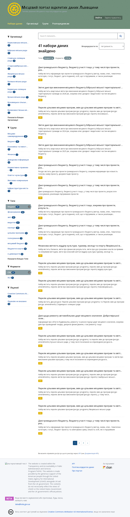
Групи (45, 23)
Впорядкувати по (90, 46)
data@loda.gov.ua (22, 504)
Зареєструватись (113, 17)
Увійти (98, 17)
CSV (40, 80)
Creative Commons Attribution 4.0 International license (70, 512)
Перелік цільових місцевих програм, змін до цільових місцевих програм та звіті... (80, 107)
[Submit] (120, 36)
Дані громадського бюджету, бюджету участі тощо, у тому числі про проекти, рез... (79, 68)
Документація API (91, 453)
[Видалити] (52, 58)
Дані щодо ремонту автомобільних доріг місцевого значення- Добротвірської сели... (78, 317)
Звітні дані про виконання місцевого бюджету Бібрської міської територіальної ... (80, 87)
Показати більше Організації (15, 118)
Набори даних (15, 23)
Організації (32, 23)
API (79, 453)
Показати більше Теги (18, 259)
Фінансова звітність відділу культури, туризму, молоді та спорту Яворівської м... (79, 245)
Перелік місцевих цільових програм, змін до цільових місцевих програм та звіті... (80, 353)
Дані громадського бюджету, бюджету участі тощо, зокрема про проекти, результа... (77, 206)
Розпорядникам (60, 23)
